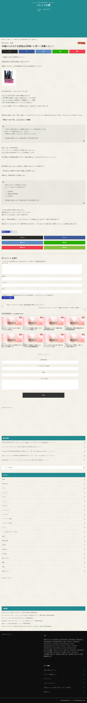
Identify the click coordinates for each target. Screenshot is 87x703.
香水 (82, 654)
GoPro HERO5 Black (57, 641)
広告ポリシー (47, 692)
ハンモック (5, 514)
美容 (3, 566)
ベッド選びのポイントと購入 (10, 531)
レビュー (14, 231)
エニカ (72, 643)
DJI (51, 639)
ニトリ (60, 650)
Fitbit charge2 (72, 639)
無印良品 (4, 549)
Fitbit (3, 479)
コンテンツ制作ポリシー (50, 674)
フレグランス (73, 650)
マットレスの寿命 (48, 652)
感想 (51, 654)
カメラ (4, 497)
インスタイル (56, 643)
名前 (4, 276)
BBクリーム (46, 639)
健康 (3, 536)
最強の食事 (5, 540)
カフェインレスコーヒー (49, 645)
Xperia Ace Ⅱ (76, 641)
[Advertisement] (43, 25)
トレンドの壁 (43, 5)
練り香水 (71, 654)
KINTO (64, 641)
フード (4, 527)
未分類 (4, 545)
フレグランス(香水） (7, 523)
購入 (76, 654)
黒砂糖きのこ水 (47, 656)
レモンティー (75, 652)
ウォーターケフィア (64, 643)
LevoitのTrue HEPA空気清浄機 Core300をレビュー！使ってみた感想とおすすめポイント (28, 451)
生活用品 (4, 553)
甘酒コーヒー (65, 654)
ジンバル (64, 648)
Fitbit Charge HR (47, 641)
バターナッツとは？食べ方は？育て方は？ (13, 618)
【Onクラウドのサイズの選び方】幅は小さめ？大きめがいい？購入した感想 (22, 626)
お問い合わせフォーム (50, 670)
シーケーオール (57, 648)
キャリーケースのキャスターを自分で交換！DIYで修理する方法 (22, 446)
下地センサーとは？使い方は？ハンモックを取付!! (57, 687)
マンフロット (57, 652)
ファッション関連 (7, 518)
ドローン (56, 650)
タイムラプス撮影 (48, 650)
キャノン (63, 645)
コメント (5, 263)
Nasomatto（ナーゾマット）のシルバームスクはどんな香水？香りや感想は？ (25, 460)
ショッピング (5, 510)
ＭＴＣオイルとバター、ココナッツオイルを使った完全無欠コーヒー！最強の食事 (24, 615)
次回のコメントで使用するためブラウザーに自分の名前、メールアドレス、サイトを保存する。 (28, 295)
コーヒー (4, 501)
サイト (3, 289)
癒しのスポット (6, 558)
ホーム (39, 10)
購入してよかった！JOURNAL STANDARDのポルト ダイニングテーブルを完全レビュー (28, 455)
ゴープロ (4, 505)
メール (4, 282)
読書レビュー (6, 231)
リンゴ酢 (63, 652)
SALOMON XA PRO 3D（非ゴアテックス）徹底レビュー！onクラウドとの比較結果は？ (28, 442)
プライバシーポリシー (50, 683)
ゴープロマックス (48, 648)
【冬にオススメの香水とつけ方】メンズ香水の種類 (15, 612)
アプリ (4, 488)
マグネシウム (80, 650)
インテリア (5, 492)
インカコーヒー (47, 643)
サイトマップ (46, 9)
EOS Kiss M (56, 639)
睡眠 (3, 562)
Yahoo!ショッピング (43, 354)
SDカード (70, 641)
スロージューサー (72, 648)
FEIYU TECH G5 (63, 639)
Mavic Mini (5, 483)
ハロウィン (66, 650)
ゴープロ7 (74, 645)
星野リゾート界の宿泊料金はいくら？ (12, 623)
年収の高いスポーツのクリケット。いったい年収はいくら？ (18, 620)
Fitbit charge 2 (79, 639)
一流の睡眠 (46, 654)
